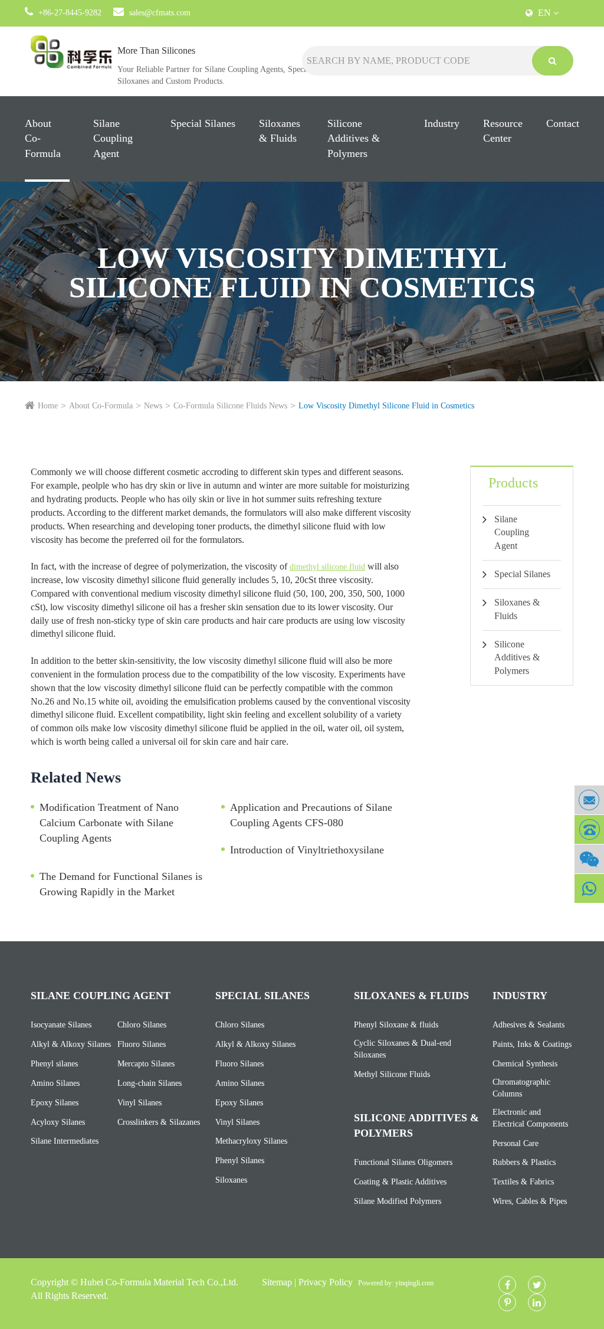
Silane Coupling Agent (113, 138)
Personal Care (516, 1143)
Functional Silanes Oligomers (403, 1162)
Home (48, 405)
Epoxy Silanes (54, 1102)
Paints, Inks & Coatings (532, 1044)
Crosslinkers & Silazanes (158, 1122)
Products (513, 482)
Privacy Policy (325, 1282)
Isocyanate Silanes (61, 1024)
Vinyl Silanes (139, 1102)
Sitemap (277, 1282)
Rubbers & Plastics (524, 1162)
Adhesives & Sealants (528, 1024)
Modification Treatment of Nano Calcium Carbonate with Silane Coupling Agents (109, 822)
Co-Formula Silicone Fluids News (230, 405)
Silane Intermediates (65, 1141)
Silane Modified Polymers (397, 1201)
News (153, 405)
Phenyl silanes (54, 1063)
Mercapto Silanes (146, 1063)
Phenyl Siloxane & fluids (396, 1024)
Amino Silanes (55, 1083)
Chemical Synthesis (525, 1063)
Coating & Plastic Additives (400, 1181)
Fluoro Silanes (141, 1044)
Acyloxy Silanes (58, 1122)
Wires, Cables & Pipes (530, 1201)
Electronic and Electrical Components (530, 1118)
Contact (562, 123)
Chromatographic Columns (521, 1088)
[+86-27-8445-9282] (589, 829)
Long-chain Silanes (149, 1083)
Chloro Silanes (141, 1024)
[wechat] (589, 858)
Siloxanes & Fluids (279, 131)
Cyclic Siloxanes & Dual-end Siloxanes (402, 1049)
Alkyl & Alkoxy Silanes (71, 1044)
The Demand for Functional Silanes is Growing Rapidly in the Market (121, 884)
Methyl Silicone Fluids (392, 1074)
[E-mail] (589, 799)
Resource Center (503, 131)
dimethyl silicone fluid (327, 566)
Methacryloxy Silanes (251, 1141)
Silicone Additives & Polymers (353, 138)
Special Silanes (202, 123)
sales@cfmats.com (160, 12)
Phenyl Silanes (239, 1160)
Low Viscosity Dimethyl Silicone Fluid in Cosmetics (386, 405)
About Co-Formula (43, 138)
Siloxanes (231, 1180)
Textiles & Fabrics (523, 1181)
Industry (441, 123)
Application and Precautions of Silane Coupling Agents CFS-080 (311, 815)
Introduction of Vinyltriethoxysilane (307, 850)
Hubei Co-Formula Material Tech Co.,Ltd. (159, 1282)
